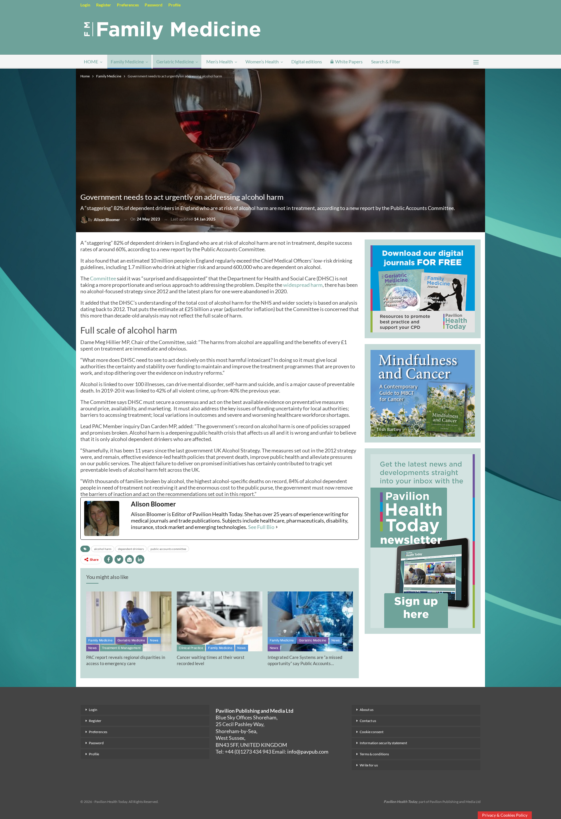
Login (85, 4)
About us (366, 709)
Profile (174, 4)
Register (103, 4)
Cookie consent (371, 732)
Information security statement (383, 743)
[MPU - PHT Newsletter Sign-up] (422, 540)
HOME (91, 61)
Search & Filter (385, 61)
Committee (103, 278)
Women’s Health (262, 61)
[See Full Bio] (276, 527)
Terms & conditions (374, 754)
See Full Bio (261, 527)
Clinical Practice (191, 648)
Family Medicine (127, 61)
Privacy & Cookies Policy (504, 815)
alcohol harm (102, 549)
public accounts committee (168, 549)
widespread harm (303, 285)
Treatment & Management (121, 648)
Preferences (128, 4)
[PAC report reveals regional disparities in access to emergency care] (129, 621)
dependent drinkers (131, 549)
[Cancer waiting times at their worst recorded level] (219, 621)
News (154, 640)
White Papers (349, 61)
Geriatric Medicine (175, 61)
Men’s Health (219, 61)
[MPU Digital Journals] (422, 287)
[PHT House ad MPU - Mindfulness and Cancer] (422, 392)
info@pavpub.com (307, 751)
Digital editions (306, 61)
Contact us (368, 721)
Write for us (369, 765)
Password (153, 4)
